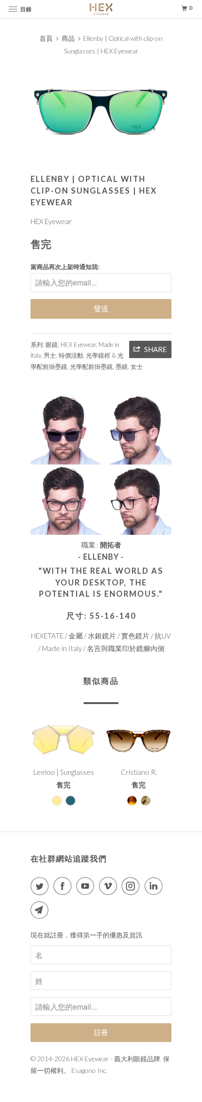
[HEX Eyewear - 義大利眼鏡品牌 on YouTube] (87, 886)
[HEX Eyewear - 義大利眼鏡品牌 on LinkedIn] (155, 886)
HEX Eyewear (51, 221)
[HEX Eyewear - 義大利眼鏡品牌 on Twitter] (41, 886)
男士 (50, 355)
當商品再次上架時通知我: (65, 266)
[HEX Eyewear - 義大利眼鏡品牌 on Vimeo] (110, 886)
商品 (68, 38)
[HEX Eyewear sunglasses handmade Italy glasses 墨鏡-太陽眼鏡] (101, 110)
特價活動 (71, 355)
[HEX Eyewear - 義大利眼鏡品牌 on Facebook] (64, 886)
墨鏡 (122, 366)
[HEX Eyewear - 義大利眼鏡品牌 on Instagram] (132, 886)
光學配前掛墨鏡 (91, 366)
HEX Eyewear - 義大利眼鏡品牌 (115, 1059)
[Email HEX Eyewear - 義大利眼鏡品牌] (41, 910)
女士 (137, 366)
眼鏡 (52, 344)
